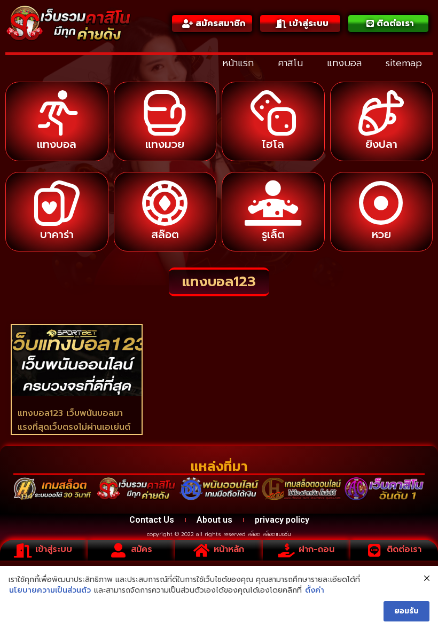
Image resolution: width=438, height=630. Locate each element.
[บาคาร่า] (57, 203)
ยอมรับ (406, 611)
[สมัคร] (118, 550)
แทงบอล (344, 63)
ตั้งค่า (314, 590)
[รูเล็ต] (273, 203)
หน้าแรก (238, 63)
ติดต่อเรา (404, 549)
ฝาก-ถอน (316, 549)
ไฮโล (273, 144)
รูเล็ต (273, 234)
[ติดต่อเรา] (374, 550)
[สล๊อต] (164, 203)
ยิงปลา (381, 144)
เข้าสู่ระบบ (53, 549)
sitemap (404, 63)
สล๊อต (165, 234)
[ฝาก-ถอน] (286, 550)
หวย (381, 234)
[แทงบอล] (57, 113)
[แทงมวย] (164, 113)
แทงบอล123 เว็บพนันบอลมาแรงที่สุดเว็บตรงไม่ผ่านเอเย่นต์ (74, 420)
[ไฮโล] (273, 113)
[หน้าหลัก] (201, 550)
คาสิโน (290, 63)
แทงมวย (164, 144)
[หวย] (381, 203)
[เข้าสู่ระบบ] (22, 550)
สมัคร (141, 549)
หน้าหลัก (229, 549)
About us (214, 520)
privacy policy (282, 520)
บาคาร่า (57, 234)
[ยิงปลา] (381, 113)
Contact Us (151, 520)
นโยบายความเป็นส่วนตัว (50, 590)
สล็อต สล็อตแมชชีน (269, 534)
